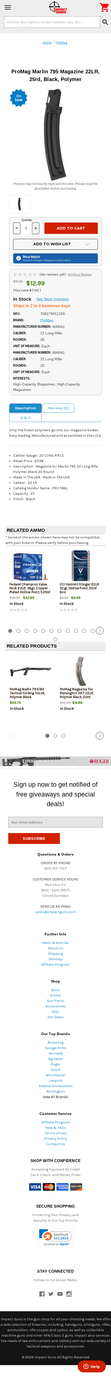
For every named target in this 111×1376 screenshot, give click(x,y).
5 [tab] (43, 631)
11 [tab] (92, 631)
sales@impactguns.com (55, 912)
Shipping (55, 953)
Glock (55, 1069)
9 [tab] (76, 631)
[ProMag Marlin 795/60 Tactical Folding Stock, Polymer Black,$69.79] (30, 671)
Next (100, 631)
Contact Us (55, 1144)
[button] (55, 1237)
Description (25, 408)
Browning (55, 1042)
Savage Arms (55, 1048)
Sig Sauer (55, 1059)
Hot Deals (55, 1017)
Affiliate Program (55, 964)
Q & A (25, 417)
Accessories (55, 1006)
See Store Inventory (52, 299)
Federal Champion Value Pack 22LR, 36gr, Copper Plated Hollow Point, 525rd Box (30, 590)
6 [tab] (51, 631)
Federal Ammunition (56, 1086)
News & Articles (55, 943)
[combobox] (52, 22)
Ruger (55, 1064)
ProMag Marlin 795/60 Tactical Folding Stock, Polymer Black (27, 693)
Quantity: (27, 219)
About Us (55, 948)
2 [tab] (18, 631)
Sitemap (55, 959)
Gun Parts (55, 1001)
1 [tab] (47, 736)
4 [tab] (35, 631)
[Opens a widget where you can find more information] (91, 1366)
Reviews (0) (58, 408)
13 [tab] (55, 639)
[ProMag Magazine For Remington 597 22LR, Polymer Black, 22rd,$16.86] (80, 671)
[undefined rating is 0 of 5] (25, 274)
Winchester (55, 1075)
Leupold (55, 1080)
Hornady (56, 1053)
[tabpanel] (30, 585)
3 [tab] (27, 631)
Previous (11, 631)
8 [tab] (68, 631)
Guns (55, 990)
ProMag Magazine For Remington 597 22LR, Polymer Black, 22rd (77, 693)
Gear (55, 1011)
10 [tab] (84, 631)
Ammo (55, 995)
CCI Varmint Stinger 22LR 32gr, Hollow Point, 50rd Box (79, 588)
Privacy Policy (55, 1138)
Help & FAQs (55, 1128)
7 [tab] (59, 631)
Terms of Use (55, 1133)
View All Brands (55, 1097)
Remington (55, 1091)
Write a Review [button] (80, 274)
